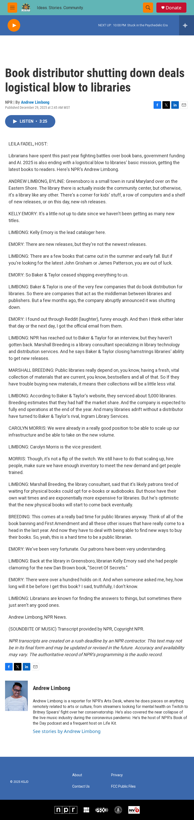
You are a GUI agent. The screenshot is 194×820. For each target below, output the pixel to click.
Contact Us (81, 786)
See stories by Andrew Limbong (67, 731)
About (77, 775)
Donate (173, 7)
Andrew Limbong (35, 102)
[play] (14, 25)
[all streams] (186, 25)
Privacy (117, 775)
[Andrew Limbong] (16, 696)
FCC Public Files (123, 786)
